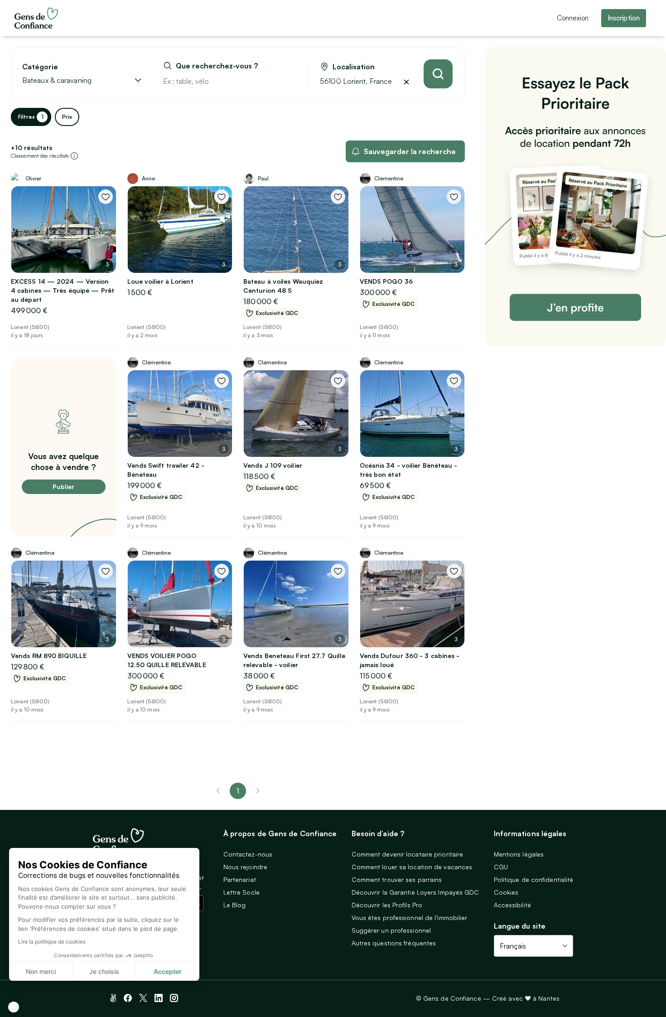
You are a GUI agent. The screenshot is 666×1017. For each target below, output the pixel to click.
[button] (13, 1007)
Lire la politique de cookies (52, 941)
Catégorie (40, 67)
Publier (63, 486)
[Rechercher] (438, 73)
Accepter (168, 971)
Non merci (41, 971)
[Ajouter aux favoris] (105, 196)
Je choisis (104, 971)
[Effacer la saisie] (291, 81)
